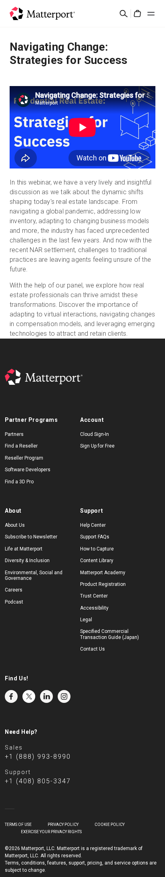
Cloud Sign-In (94, 434)
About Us (15, 525)
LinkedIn (46, 696)
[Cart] (137, 13)
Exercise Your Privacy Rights (51, 832)
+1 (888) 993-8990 (38, 756)
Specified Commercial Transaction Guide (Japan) (109, 634)
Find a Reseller (21, 446)
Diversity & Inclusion (27, 560)
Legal (86, 619)
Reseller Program (24, 458)
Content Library (96, 560)
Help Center (93, 525)
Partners (14, 434)
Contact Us (92, 649)
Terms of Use (18, 824)
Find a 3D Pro (19, 482)
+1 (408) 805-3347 (38, 781)
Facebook (11, 696)
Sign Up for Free (97, 446)
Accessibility (94, 608)
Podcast (14, 602)
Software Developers (27, 469)
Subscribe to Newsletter (31, 537)
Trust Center (94, 596)
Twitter (28, 696)
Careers (13, 590)
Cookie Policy (110, 824)
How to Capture (97, 549)
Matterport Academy (102, 572)
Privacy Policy (63, 824)
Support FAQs (94, 537)
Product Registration (103, 584)
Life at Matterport (23, 549)
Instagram (64, 696)
